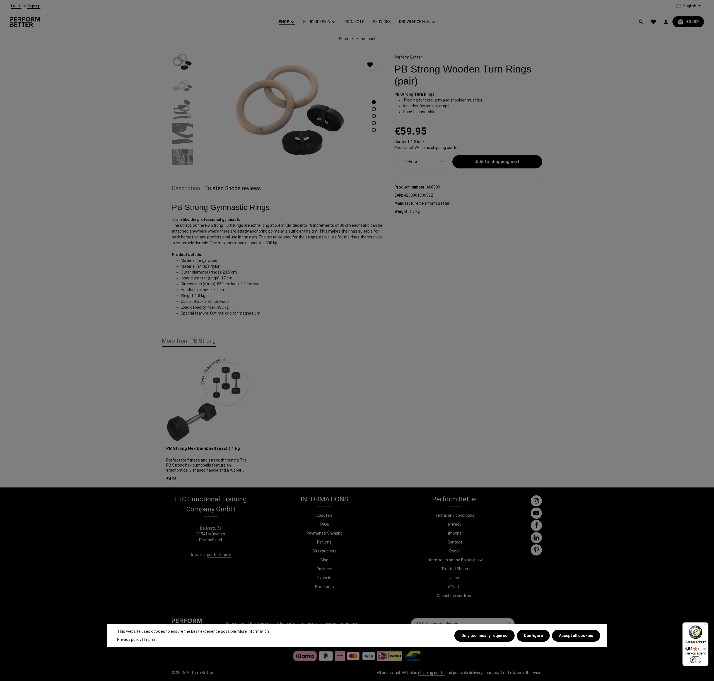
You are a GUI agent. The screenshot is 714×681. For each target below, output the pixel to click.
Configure (533, 635)
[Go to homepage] (25, 22)
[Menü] (705, 625)
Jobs (454, 578)
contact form (219, 554)
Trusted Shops (454, 569)
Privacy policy (129, 639)
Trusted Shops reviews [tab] (232, 188)
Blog (324, 560)
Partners (324, 569)
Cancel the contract (455, 595)
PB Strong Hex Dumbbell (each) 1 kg (203, 448)
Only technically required (484, 635)
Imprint (454, 533)
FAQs (324, 524)
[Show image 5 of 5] (374, 130)
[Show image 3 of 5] (374, 116)
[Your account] (665, 21)
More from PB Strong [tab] (189, 340)
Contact (454, 542)
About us (324, 515)
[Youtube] (536, 513)
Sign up (33, 6)
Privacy (454, 524)
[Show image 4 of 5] (374, 123)
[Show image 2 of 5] (374, 109)
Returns (324, 542)
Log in (16, 6)
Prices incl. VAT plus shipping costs (425, 147)
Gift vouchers (324, 551)
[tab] (186, 188)
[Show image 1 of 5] (374, 102)
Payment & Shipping (324, 533)
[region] (277, 112)
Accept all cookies (576, 635)
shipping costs (431, 672)
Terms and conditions (454, 515)
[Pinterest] (536, 550)
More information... (254, 631)
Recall (454, 551)
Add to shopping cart (497, 161)
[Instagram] (536, 500)
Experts (324, 578)
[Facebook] (536, 525)
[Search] (641, 21)
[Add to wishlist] (370, 64)
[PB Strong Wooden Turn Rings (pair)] (290, 112)
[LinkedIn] (536, 537)
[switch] (695, 659)
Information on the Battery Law (455, 560)
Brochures (324, 587)
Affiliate (455, 587)
